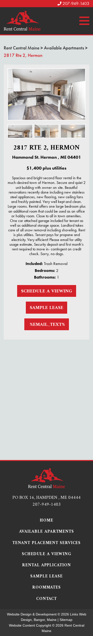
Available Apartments (46, 531)
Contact (46, 599)
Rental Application (46, 565)
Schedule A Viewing (46, 291)
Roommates (46, 587)
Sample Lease (46, 308)
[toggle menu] (84, 20)
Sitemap (66, 620)
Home (46, 520)
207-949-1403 (75, 3)
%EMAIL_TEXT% (46, 325)
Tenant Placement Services (46, 543)
